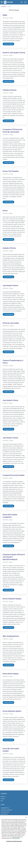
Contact (3, 798)
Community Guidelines (6, 810)
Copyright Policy (5, 808)
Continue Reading (8, 44)
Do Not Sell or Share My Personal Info (14, 841)
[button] (2, 2)
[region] (14, 829)
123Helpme (3, 6)
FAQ (2, 800)
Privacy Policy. (16, 838)
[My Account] (26, 2)
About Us (3, 796)
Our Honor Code (5, 812)
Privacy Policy (4, 814)
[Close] (26, 817)
